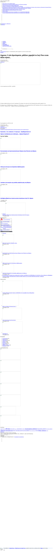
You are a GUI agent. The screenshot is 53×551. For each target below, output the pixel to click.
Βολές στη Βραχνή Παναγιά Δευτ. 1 (9, 306)
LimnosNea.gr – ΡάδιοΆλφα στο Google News (17, 548)
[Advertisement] (26, 33)
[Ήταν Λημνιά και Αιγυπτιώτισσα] (12, 319)
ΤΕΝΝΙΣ (36, 430)
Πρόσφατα (4, 233)
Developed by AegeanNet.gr (19, 436)
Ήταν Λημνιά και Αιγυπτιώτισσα (9, 320)
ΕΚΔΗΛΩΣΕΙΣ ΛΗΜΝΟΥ (41, 428)
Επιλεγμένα (4, 343)
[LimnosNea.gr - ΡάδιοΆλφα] (5, 23)
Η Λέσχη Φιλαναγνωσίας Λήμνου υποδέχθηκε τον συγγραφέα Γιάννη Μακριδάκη (15, 11)
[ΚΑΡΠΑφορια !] (12, 332)
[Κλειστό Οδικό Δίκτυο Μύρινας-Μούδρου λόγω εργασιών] (8, 414)
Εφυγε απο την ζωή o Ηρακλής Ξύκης (8, 3)
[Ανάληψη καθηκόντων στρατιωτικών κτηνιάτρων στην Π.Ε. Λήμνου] (10, 196)
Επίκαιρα (4, 51)
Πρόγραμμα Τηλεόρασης (6, 231)
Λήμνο (41, 548)
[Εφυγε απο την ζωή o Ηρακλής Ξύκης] (10, 359)
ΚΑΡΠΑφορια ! (5, 333)
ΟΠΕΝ (14, 430)
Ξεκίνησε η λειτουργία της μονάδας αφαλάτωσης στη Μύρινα (12, 6)
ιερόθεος (47, 430)
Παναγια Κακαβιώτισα (32, 430)
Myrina (8, 428)
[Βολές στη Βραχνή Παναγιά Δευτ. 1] (10, 305)
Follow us (2, 431)
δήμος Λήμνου (42, 430)
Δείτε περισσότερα (3, 127)
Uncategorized (4, 338)
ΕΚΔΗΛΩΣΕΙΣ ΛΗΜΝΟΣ (31, 428)
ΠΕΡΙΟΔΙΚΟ (4, 44)
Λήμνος (3, 344)
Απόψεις (3, 341)
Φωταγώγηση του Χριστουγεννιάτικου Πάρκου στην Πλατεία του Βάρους (14, 4)
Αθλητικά (4, 339)
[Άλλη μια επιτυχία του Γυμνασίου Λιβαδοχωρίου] (10, 164)
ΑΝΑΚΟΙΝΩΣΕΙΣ (5, 45)
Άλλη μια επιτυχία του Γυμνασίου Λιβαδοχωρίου (10, 5)
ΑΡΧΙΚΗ (4, 41)
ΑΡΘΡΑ (3, 43)
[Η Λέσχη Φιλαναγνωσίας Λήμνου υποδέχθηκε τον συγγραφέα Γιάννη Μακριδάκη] (12, 291)
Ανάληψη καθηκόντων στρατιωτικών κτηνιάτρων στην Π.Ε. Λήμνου (13, 9)
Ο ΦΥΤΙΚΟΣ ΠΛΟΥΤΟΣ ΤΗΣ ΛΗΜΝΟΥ (22, 430)
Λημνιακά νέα (9, 430)
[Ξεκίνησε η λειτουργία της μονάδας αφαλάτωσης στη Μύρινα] (10, 180)
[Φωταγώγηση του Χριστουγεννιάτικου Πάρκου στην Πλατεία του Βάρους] (10, 148)
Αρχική (1, 51)
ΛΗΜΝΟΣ (4, 42)
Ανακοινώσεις (4, 340)
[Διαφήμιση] (2, 24)
